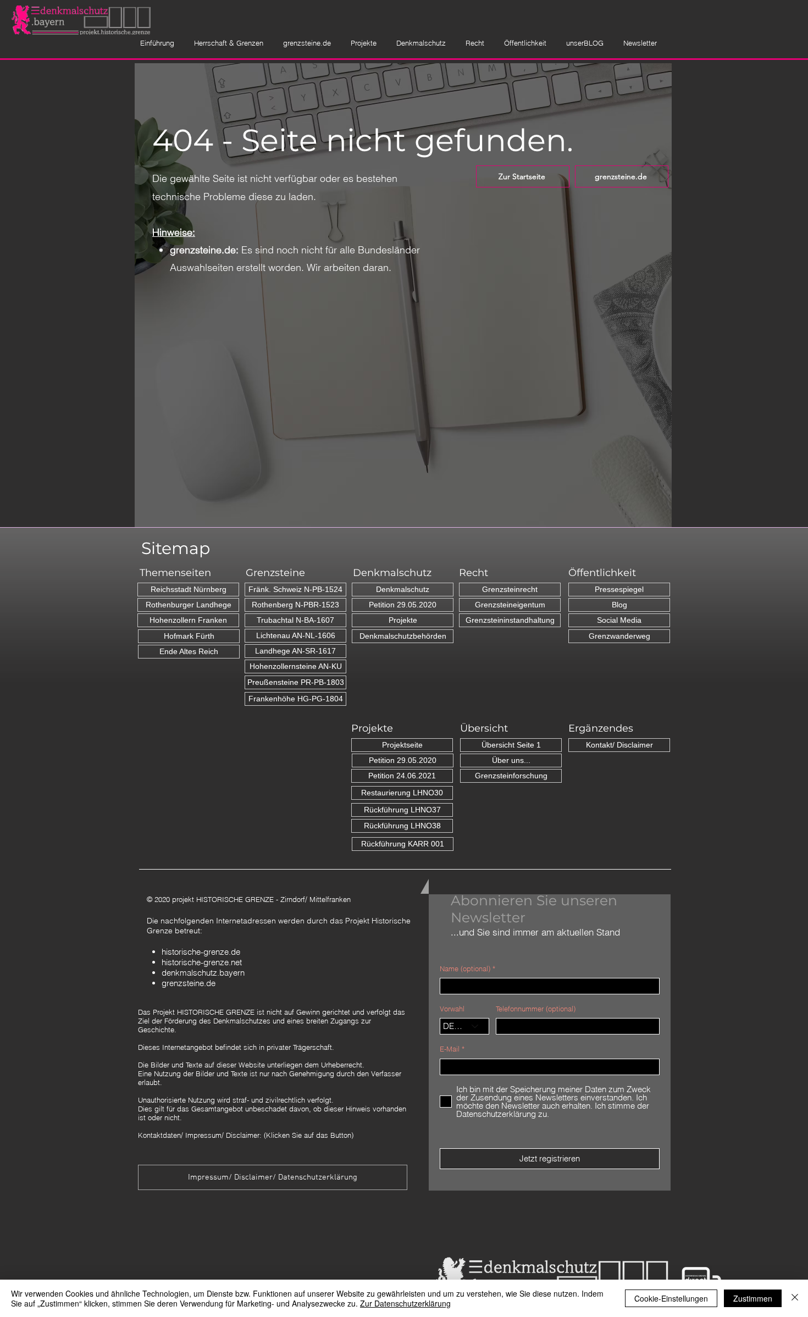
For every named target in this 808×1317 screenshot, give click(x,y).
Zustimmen (752, 1298)
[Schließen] (794, 1298)
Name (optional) (465, 968)
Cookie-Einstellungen (671, 1298)
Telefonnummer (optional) (535, 1008)
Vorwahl (452, 1008)
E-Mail (450, 1049)
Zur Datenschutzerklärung (405, 1303)
